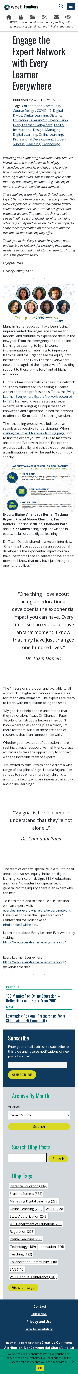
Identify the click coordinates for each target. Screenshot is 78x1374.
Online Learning (51, 134)
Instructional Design (28, 130)
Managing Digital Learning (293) (34, 1201)
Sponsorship (69, 17)
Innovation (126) (51, 1246)
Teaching (33, 144)
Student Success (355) (26, 1193)
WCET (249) (54, 1209)
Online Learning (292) (26, 1209)
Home (9, 17)
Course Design (24, 110)
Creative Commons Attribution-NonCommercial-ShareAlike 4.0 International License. (39, 1347)
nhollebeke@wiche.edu (20, 925)
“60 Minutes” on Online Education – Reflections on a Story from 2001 (33, 998)
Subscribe (57, 17)
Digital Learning (36, 115)
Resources (33, 17)
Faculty (59, 125)
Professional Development (33, 139)
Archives (14, 1106)
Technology (51, 144)
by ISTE (8, 401)
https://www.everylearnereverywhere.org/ (34, 942)
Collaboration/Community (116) (33, 1262)
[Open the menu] (71, 6)
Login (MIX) (21, 17)
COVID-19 (44, 110)
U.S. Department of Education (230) (36, 1224)
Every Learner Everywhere (32, 125)
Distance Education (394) (28, 1186)
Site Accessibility (39, 1329)
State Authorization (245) (28, 1216)
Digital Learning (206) (26, 1239)
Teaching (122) (21, 1254)
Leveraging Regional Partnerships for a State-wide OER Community (35, 1018)
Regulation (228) (22, 1231)
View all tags (23, 1287)
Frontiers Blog (45, 17)
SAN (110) (17, 1269)
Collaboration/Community (41, 106)
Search (39, 1126)
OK (40, 1368)
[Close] (73, 1361)
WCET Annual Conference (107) (33, 1277)
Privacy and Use (39, 1321)
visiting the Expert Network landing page (34, 433)
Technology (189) (23, 1246)
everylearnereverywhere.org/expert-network (37, 910)
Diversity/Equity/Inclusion (48, 120)
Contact (39, 1306)
